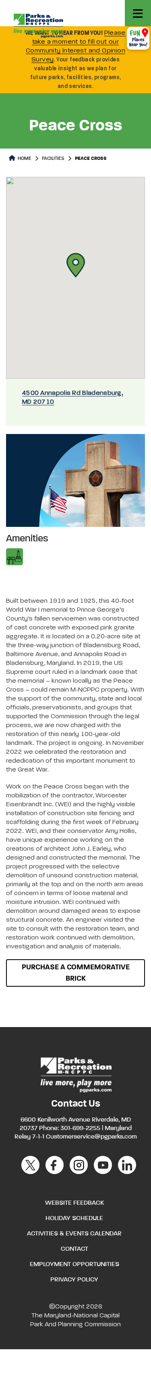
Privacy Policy (74, 1280)
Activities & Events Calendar (74, 1234)
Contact (74, 1249)
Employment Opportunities (74, 1264)
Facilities (53, 158)
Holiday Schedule (74, 1218)
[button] (75, 265)
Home (24, 158)
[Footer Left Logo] (75, 1074)
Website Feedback (74, 1203)
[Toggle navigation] (138, 13)
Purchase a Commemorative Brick (76, 973)
